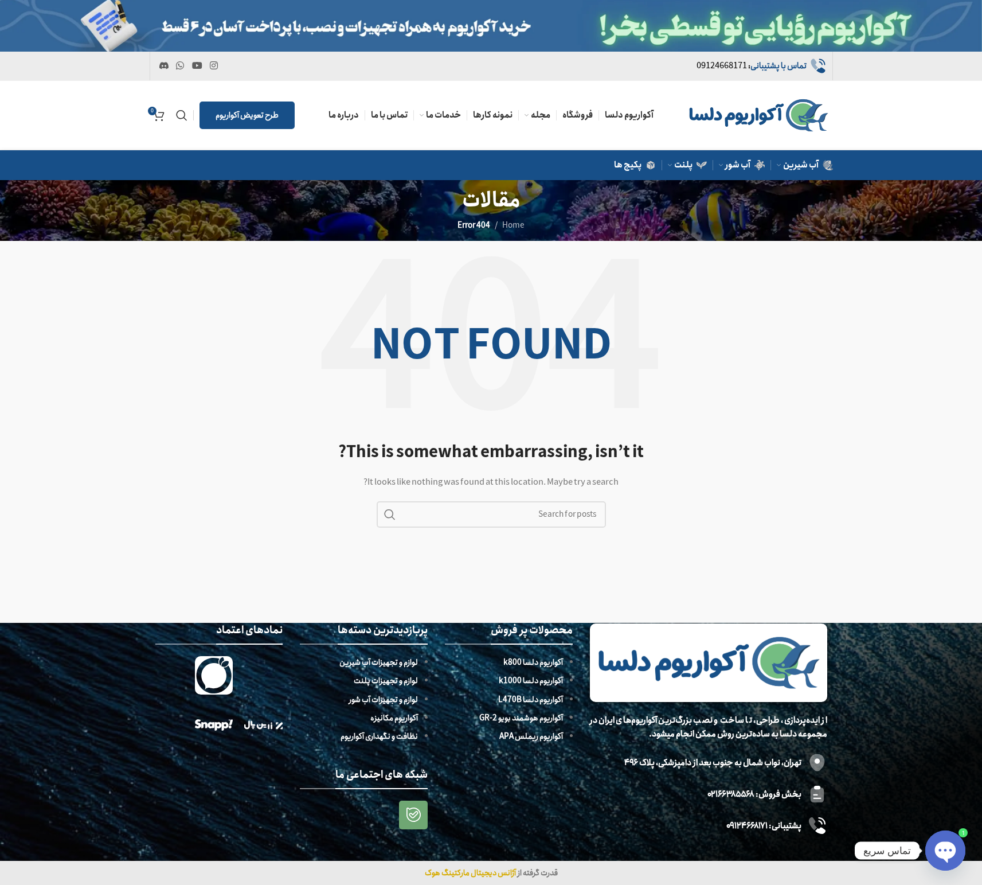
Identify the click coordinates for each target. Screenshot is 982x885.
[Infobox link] (762, 66)
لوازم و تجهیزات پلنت (386, 681)
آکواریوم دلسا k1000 (531, 681)
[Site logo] (758, 114)
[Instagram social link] (213, 66)
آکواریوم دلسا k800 (533, 662)
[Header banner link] (491, 26)
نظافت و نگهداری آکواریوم (379, 736)
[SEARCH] (390, 514)
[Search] (181, 115)
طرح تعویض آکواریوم (247, 115)
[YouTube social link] (197, 66)
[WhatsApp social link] (180, 66)
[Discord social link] (164, 66)
